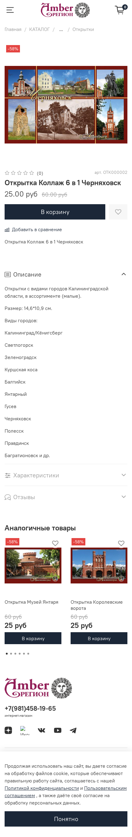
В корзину (33, 638)
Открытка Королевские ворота (97, 605)
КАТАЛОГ (39, 29)
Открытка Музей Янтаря (31, 602)
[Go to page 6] (28, 654)
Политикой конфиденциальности (42, 788)
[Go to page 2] (11, 654)
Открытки (83, 29)
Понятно (66, 819)
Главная (13, 29)
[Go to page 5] (24, 654)
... (61, 29)
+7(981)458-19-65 (30, 708)
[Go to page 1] (7, 654)
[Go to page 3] (15, 654)
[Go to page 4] (20, 654)
